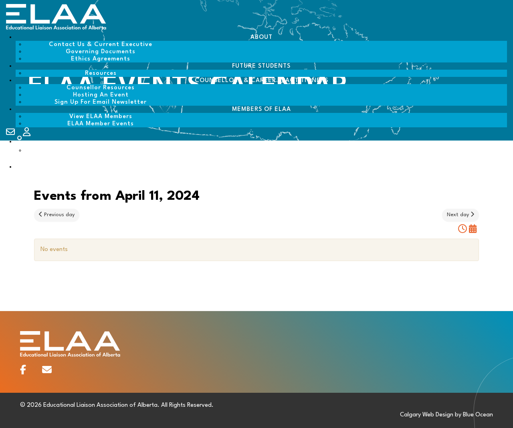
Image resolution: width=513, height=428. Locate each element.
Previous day (58, 214)
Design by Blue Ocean (464, 415)
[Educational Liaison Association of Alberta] (56, 29)
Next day (459, 214)
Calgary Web (417, 415)
